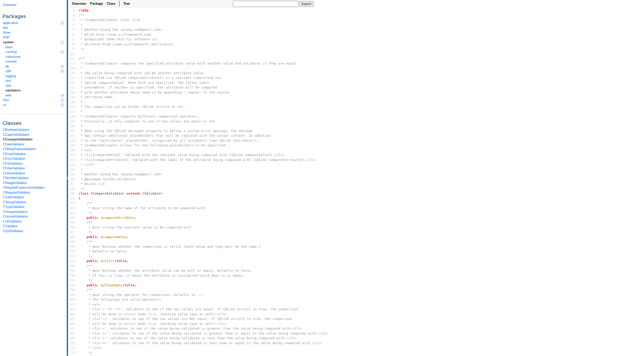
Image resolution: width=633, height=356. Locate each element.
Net (5, 28)
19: (73, 97)
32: (73, 160)
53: (73, 261)
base (8, 47)
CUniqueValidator (15, 212)
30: (73, 150)
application (10, 23)
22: (73, 111)
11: (73, 58)
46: (73, 227)
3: (73, 20)
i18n (8, 71)
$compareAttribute (117, 218)
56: (73, 275)
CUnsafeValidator (15, 216)
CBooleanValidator (16, 130)
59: (73, 290)
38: (73, 189)
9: (73, 49)
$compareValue (113, 237)
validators (13, 90)
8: (73, 44)
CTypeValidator (13, 207)
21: (73, 107)
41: (73, 203)
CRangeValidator (15, 183)
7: (73, 39)
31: (73, 155)
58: (73, 285)
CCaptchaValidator (16, 134)
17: (73, 87)
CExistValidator (14, 158)
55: (73, 270)
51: (73, 251)
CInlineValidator (14, 173)
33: (73, 164)
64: (73, 314)
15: (73, 78)
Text (6, 100)
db (7, 66)
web (8, 95)
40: (73, 198)
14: (73, 73)
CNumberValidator (16, 178)
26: (73, 131)
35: (73, 174)
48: (73, 237)
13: (73, 68)
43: (73, 213)
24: (73, 121)
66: (73, 324)
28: (73, 140)
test (8, 81)
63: (73, 309)
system (8, 42)
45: (73, 222)
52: (73, 256)
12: (73, 63)
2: (73, 15)
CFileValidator (13, 163)
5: (73, 29)
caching (11, 52)
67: (73, 328)
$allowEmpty (111, 285)
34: (73, 169)
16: (73, 83)
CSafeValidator (13, 197)
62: (73, 304)
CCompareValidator (18, 139)
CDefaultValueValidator (19, 149)
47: (73, 232)
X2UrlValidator (13, 231)
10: (73, 54)
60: (73, 295)
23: (73, 116)
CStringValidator (14, 202)
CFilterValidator (14, 168)
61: (73, 299)
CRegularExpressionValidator (24, 187)
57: (73, 280)
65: (73, 319)
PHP (6, 37)
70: (73, 343)
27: (73, 135)
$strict (107, 261)
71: (73, 348)
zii (4, 105)
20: (73, 102)
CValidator (10, 226)
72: (73, 353)
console (11, 61)
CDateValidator (13, 144)
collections (13, 57)
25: (73, 126)
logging (10, 76)
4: (73, 25)
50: (73, 246)
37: (73, 184)
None (6, 32)
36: (73, 179)
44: (73, 218)
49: (73, 242)
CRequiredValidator (16, 192)
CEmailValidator (14, 154)
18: (73, 92)
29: (73, 145)
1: (73, 10)
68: (73, 333)
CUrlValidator (12, 221)
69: (73, 338)
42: (73, 208)
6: (73, 34)
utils (8, 86)
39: (73, 193)
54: (73, 266)
